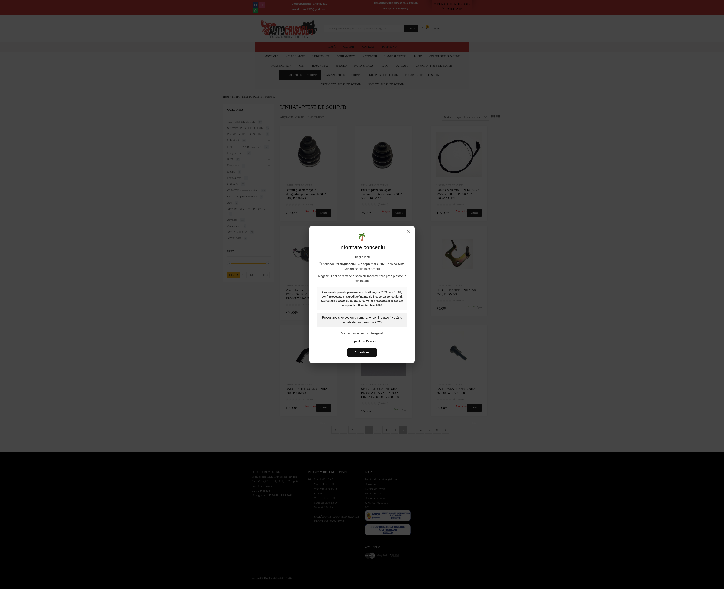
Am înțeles (362, 352)
